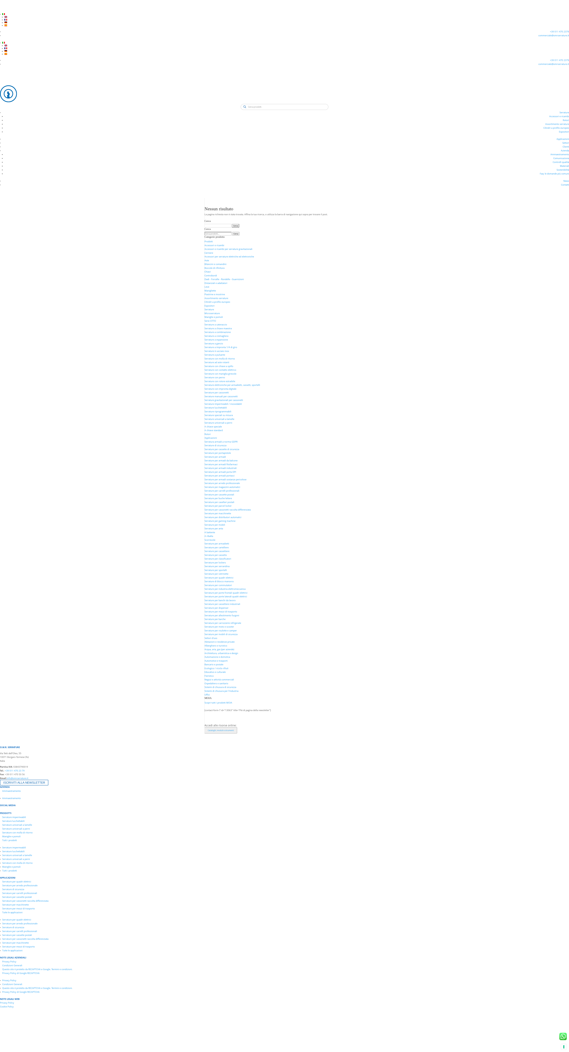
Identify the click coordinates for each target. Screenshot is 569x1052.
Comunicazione (561, 158)
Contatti (565, 184)
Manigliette (210, 290)
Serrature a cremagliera (216, 335)
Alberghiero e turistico (215, 645)
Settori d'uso (210, 638)
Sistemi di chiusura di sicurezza (220, 687)
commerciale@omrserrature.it (553, 35)
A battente (209, 532)
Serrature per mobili (214, 524)
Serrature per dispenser (216, 607)
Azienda (565, 150)
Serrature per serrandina (217, 566)
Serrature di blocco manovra (219, 581)
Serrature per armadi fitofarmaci (221, 464)
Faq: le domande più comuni (554, 173)
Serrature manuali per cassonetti (221, 396)
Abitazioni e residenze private (219, 641)
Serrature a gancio (213, 343)
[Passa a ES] (286, 25)
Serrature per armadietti (216, 543)
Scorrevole (209, 539)
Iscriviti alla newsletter (24, 782)
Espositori (564, 131)
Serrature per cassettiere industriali (222, 603)
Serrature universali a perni (218, 422)
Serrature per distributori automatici (222, 517)
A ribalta (208, 536)
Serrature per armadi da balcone (221, 460)
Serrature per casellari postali (219, 502)
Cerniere (208, 252)
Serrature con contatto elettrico (220, 369)
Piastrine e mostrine (214, 294)
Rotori (566, 120)
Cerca (235, 233)
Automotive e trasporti (216, 660)
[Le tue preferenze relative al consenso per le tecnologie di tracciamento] (564, 1047)
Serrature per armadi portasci (219, 475)
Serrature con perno (214, 377)
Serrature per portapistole (217, 452)
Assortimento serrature (557, 123)
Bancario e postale (213, 664)
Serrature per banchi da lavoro (220, 600)
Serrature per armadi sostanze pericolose (225, 479)
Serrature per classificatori (217, 558)
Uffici (207, 694)
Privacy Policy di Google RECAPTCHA (21, 973)
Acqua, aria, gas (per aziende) (219, 649)
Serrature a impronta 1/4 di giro (220, 347)
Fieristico (209, 675)
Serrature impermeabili (14, 817)
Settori (565, 142)
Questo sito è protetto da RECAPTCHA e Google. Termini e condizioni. (37, 969)
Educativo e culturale (215, 671)
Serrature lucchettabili (215, 407)
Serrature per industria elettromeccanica (225, 588)
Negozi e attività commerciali (219, 679)
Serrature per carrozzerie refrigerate (222, 622)
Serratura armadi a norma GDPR (221, 441)
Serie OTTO (210, 320)
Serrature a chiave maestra (218, 328)
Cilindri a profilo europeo (556, 127)
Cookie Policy (7, 1006)
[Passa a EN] (286, 17)
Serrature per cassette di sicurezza (221, 449)
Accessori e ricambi (559, 116)
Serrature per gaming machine (219, 520)
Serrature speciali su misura (218, 415)
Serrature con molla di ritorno (219, 358)
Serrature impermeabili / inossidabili (223, 403)
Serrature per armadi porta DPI (220, 471)
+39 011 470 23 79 (15, 770)
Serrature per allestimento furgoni (221, 615)
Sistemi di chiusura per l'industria (221, 690)
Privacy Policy (9, 961)
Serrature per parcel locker (218, 505)
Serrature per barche (215, 619)
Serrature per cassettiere (216, 551)
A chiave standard (213, 430)
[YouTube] (7, 10)
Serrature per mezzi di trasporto (220, 611)
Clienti (566, 146)
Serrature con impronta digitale (220, 388)
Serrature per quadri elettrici (218, 577)
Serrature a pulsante (214, 354)
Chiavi (207, 271)
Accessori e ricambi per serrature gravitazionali (228, 248)
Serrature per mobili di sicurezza (221, 634)
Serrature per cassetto (215, 554)
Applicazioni (563, 138)
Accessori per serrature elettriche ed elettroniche (229, 256)
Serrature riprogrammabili (217, 411)
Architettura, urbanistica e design (221, 653)
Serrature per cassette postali (219, 494)
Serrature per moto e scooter (219, 626)
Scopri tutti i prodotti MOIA (218, 702)
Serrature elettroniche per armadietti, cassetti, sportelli (232, 384)
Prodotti (208, 241)
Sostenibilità (563, 169)
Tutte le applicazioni (12, 912)
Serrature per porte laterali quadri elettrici (225, 596)
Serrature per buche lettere (218, 498)
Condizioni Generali (12, 965)
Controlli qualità (561, 162)
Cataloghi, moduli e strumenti (221, 730)
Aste (206, 260)
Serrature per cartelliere (216, 547)
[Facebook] (13, 10)
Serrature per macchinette (217, 513)
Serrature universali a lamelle (219, 419)
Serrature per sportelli (215, 570)
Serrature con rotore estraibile (219, 381)
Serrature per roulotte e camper (220, 630)
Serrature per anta (213, 528)
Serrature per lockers (215, 562)
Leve (206, 286)
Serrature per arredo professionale (222, 483)
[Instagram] (18, 10)
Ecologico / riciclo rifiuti (216, 668)
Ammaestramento (559, 154)
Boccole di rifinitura (214, 267)
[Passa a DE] (286, 22)
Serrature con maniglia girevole (220, 373)
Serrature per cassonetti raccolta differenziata (227, 509)
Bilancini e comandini (215, 264)
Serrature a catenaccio (215, 324)
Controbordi (210, 275)
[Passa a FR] (286, 20)
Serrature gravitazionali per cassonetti (223, 400)
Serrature (564, 112)
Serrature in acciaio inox (216, 351)
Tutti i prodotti (9, 840)
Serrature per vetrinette (216, 573)
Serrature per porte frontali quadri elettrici (225, 592)
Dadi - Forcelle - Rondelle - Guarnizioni (224, 279)
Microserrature (212, 313)
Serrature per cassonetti (216, 392)
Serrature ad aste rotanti (216, 362)
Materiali (564, 165)
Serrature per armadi (215, 456)
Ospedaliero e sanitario (216, 683)
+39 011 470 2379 (559, 31)
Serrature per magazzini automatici (222, 486)
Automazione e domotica (217, 656)
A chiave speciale (213, 426)
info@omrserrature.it (17, 778)
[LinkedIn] (2, 10)
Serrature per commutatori (218, 585)
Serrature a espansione (216, 339)
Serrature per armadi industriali (220, 468)
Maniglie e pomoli (213, 316)
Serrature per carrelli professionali (221, 490)
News (566, 180)
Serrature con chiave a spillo (218, 366)
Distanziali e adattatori (215, 283)
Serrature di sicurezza (215, 445)
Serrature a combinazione (217, 332)
